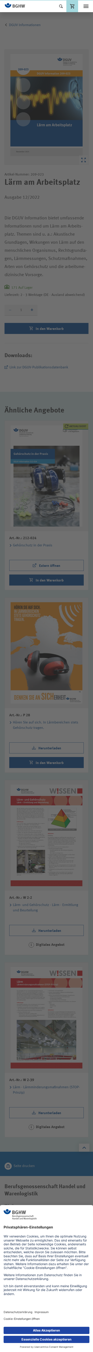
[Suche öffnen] (61, 6)
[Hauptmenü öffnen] (86, 6)
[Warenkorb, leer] (72, 6)
